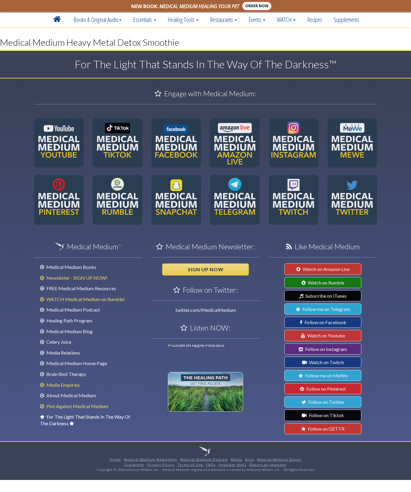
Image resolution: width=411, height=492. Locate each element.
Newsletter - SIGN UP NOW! (76, 278)
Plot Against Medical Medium (76, 406)
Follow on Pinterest (325, 389)
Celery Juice (58, 342)
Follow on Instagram (325, 349)
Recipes (314, 19)
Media (236, 459)
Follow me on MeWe (326, 375)
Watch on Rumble (325, 282)
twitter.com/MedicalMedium (205, 310)
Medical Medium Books (70, 267)
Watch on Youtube (325, 335)
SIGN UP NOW (206, 269)
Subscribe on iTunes (325, 296)
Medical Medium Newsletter (150, 459)
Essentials (143, 19)
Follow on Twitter (326, 402)
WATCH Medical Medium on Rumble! (85, 299)
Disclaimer (134, 464)
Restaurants (222, 19)
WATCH (285, 19)
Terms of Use (190, 464)
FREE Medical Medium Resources (80, 288)
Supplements (346, 19)
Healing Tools (182, 19)
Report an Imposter (268, 464)
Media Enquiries (62, 385)
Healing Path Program (68, 320)
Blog (249, 459)
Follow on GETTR (326, 429)
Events (255, 19)
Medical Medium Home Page (76, 363)
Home (115, 459)
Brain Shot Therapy (65, 374)
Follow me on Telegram (325, 309)
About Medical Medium (70, 395)
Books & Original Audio (96, 19)
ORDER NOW (256, 5)
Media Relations (62, 352)
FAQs (210, 464)
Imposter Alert (232, 464)
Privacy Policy (160, 464)
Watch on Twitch (326, 362)
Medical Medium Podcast (72, 309)
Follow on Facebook (325, 322)
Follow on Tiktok (326, 415)
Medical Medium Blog (69, 331)
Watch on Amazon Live (326, 269)
